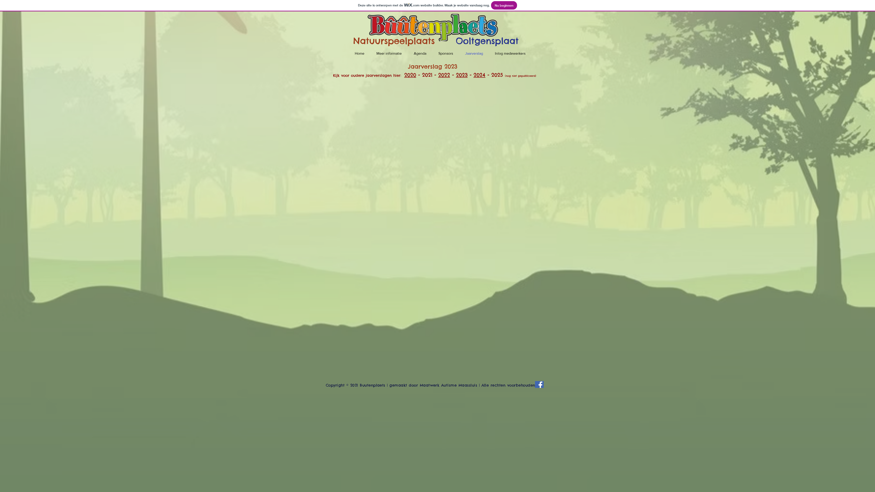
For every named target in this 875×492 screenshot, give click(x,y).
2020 (410, 75)
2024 (479, 75)
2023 (462, 75)
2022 (444, 75)
